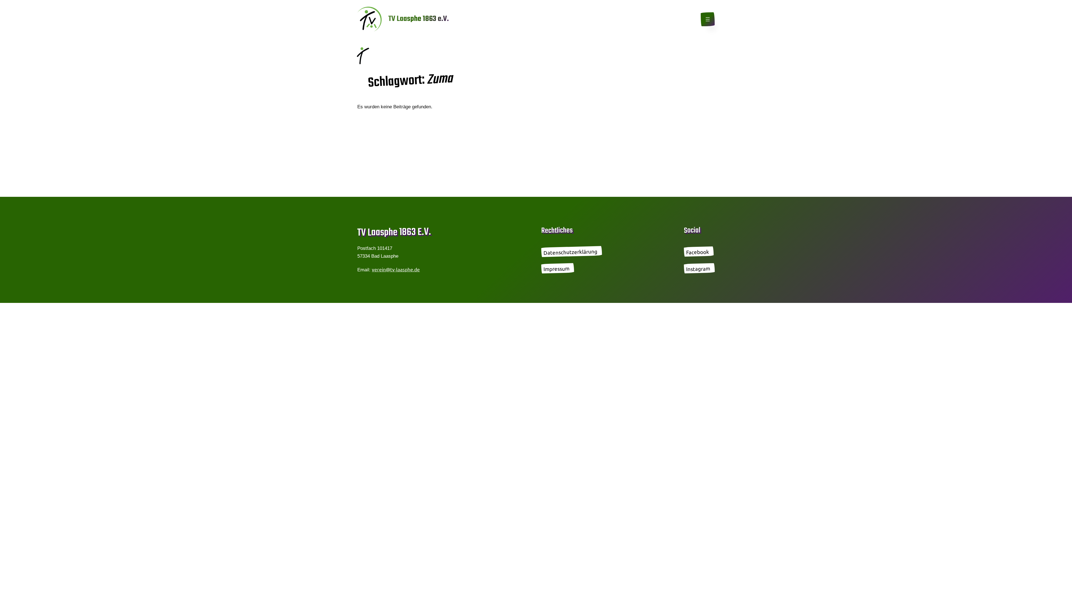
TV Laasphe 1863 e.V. (418, 19)
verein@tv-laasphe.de (396, 269)
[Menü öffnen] (707, 19)
